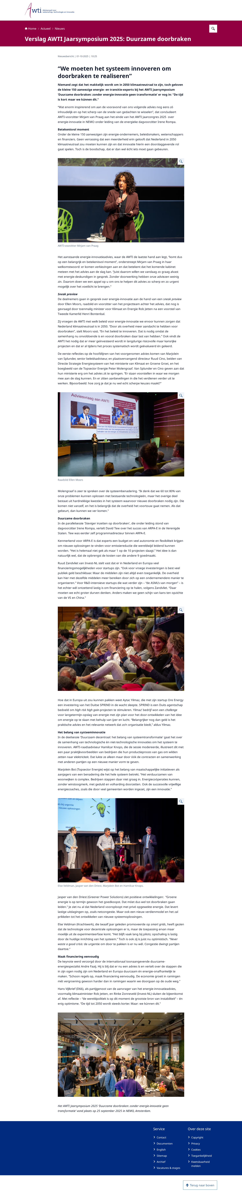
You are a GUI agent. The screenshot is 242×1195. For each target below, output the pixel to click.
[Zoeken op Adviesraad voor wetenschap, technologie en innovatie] (213, 29)
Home (32, 28)
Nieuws (60, 28)
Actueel (46, 28)
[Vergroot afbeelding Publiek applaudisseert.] (181, 610)
